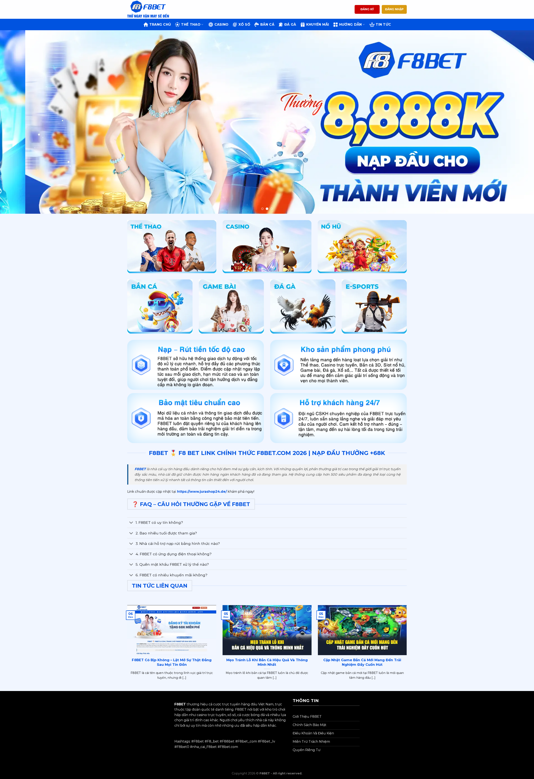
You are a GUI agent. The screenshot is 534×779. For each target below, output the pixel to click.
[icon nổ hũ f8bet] (362, 246)
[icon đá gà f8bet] (302, 306)
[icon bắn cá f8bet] (160, 306)
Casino (221, 24)
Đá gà (290, 24)
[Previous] (16, 122)
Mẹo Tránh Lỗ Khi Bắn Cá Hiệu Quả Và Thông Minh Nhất (267, 662)
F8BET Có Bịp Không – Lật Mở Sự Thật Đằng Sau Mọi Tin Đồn (172, 662)
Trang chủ (160, 24)
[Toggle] (131, 523)
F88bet (228, 741)
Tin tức (383, 24)
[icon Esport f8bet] (374, 306)
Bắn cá (267, 24)
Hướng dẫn (350, 24)
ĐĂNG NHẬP (394, 9)
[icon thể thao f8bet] (171, 246)
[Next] (518, 122)
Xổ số (244, 24)
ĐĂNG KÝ (367, 9)
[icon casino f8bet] (267, 246)
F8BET (140, 469)
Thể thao (190, 24)
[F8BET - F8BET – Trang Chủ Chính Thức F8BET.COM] (148, 9)
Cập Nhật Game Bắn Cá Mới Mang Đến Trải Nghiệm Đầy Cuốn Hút (362, 662)
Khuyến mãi (317, 24)
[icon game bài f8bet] (231, 306)
